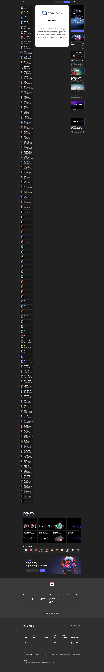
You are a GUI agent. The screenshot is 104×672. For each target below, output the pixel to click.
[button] (53, 2)
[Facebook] (79, 626)
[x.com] (69, 626)
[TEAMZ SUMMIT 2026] (23, 2)
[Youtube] (71, 626)
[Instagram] (77, 626)
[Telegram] (74, 626)
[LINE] (65, 626)
